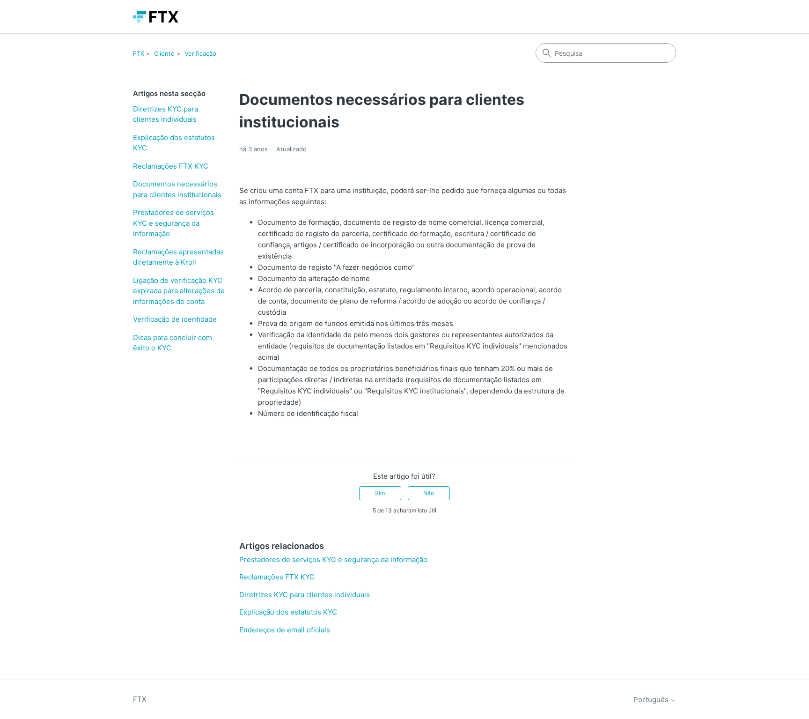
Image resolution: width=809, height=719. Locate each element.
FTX (138, 53)
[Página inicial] (155, 16)
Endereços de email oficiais (284, 629)
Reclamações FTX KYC (170, 166)
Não (428, 493)
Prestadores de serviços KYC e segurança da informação (173, 223)
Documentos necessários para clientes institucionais (177, 189)
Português (651, 700)
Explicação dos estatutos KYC (174, 143)
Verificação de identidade (175, 319)
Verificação (200, 53)
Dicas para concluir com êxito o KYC (172, 343)
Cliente (164, 53)
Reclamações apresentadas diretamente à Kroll (178, 257)
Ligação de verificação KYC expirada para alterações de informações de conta (179, 291)
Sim (380, 493)
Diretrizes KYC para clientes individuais (165, 114)
